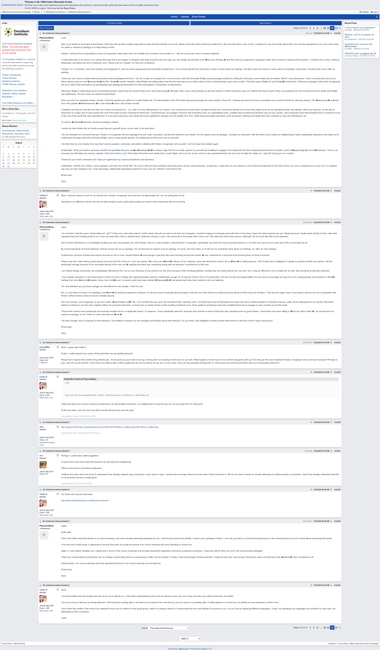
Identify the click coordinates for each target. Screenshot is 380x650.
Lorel (310, 33)
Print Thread (46, 28)
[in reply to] (311, 191)
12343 (338, 222)
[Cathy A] (43, 207)
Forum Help (343, 644)
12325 (338, 191)
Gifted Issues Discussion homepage (16, 12)
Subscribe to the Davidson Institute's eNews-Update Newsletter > (14, 93)
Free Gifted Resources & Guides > (18, 103)
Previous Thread (115, 23)
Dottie (309, 451)
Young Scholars (9, 78)
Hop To (145, 628)
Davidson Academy (11, 81)
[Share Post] (331, 33)
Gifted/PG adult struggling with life (360, 53)
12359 (338, 521)
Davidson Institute (14, 59)
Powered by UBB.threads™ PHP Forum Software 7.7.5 (190, 649)
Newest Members (10, 126)
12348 (338, 422)
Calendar (185, 17)
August (18, 143)
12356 (338, 490)
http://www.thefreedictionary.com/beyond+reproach (85, 500)
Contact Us (332, 644)
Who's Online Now (10, 109)
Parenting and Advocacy (55, 12)
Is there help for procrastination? (360, 27)
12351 (338, 451)
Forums (37, 12)
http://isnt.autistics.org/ (115, 153)
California (43, 363)
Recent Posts (351, 23)
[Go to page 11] (310, 28)
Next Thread (265, 23)
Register (365, 12)
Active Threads (199, 17)
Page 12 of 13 (299, 28)
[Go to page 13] (340, 28)
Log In (375, 12)
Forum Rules (7, 644)
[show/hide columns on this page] (377, 16)
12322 (338, 33)
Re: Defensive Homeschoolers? (56, 33)
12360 (338, 585)
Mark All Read (19, 644)
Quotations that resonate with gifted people (358, 45)
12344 (338, 343)
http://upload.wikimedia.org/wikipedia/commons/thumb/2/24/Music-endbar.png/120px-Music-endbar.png (109, 427)
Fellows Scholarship (11, 75)
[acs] (43, 468)
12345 (338, 372)
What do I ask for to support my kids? (359, 35)
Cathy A (308, 222)
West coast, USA (46, 216)
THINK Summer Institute (13, 84)
